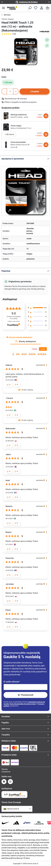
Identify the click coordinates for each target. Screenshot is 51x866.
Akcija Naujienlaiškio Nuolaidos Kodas (23, 704)
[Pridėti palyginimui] (47, 45)
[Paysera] (24, 748)
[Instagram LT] (10, 781)
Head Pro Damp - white (19, 117)
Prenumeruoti (27, 695)
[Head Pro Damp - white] (6, 116)
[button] (7, 337)
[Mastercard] (15, 748)
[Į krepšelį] (45, 115)
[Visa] (5, 748)
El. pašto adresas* (12, 681)
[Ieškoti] (30, 8)
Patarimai (5, 271)
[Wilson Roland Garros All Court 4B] (6, 145)
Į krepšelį (34, 91)
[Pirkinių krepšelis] (48, 8)
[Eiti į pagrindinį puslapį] (12, 8)
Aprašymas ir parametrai (12, 159)
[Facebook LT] (3, 781)
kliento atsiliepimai (14, 317)
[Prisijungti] (42, 8)
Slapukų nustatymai (3, 770)
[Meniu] (3, 8)
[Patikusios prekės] (36, 8)
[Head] (45, 31)
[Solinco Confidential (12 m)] (6, 127)
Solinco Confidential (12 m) (21, 128)
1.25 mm (7, 82)
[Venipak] (15, 762)
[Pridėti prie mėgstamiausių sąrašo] (47, 39)
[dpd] (5, 762)
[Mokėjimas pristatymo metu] (33, 748)
